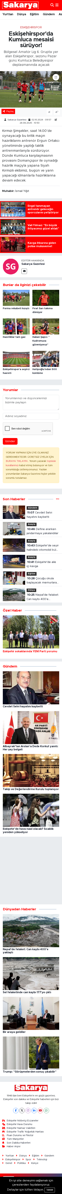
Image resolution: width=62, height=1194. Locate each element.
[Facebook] (16, 1110)
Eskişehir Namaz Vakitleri (21, 1128)
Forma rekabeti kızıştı (16, 308)
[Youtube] (40, 1110)
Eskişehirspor (31, 27)
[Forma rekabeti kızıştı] (16, 297)
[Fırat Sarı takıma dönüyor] (45, 297)
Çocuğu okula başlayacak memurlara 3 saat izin (43, 581)
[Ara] (52, 5)
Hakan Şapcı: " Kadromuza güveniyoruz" (41, 341)
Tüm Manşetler (15, 1139)
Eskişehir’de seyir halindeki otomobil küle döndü (43, 548)
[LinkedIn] (34, 1110)
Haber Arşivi (13, 1146)
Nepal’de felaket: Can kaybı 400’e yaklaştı (43, 597)
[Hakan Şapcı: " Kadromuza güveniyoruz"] (45, 326)
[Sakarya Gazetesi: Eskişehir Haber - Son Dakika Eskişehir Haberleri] (20, 5)
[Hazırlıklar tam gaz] (16, 326)
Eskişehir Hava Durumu (19, 1124)
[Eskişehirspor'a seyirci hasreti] (16, 358)
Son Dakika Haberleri (18, 1143)
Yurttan (7, 14)
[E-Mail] (24, 271)
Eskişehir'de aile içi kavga (41, 564)
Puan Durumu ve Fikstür (20, 1135)
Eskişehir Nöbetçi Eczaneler (22, 1120)
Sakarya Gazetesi (17, 120)
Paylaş (10, 111)
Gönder (10, 441)
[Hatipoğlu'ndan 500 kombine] (45, 358)
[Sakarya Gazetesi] (11, 266)
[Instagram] (28, 1110)
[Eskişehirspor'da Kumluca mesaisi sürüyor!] (31, 89)
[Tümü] (57, 499)
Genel (8, 1163)
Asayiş (31, 524)
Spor (28, 1159)
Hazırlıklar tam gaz (14, 337)
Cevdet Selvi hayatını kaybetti (39, 514)
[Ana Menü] (57, 5)
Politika (21, 1163)
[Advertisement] (31, 871)
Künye (34, 1163)
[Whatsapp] (46, 1110)
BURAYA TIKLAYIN (17, 461)
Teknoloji (42, 1159)
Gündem (49, 14)
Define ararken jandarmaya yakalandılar (42, 531)
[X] (22, 1110)
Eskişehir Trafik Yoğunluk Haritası (25, 1131)
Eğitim (34, 14)
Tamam (49, 1190)
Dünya (21, 14)
